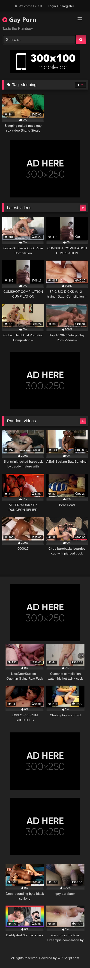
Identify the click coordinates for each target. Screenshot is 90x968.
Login (52, 6)
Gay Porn (21, 19)
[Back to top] (76, 954)
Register (68, 6)
